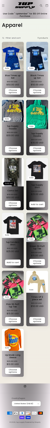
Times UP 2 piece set (37, 298)
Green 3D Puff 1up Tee (37, 247)
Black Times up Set (37, 76)
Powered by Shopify (33, 422)
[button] (3, 5)
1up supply (20, 422)
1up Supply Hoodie (13, 127)
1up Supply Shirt (37, 186)
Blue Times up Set (12, 76)
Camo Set (12, 190)
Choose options (13, 91)
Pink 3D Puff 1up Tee (12, 305)
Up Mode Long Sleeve (13, 356)
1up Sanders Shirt (12, 243)
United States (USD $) (23, 403)
